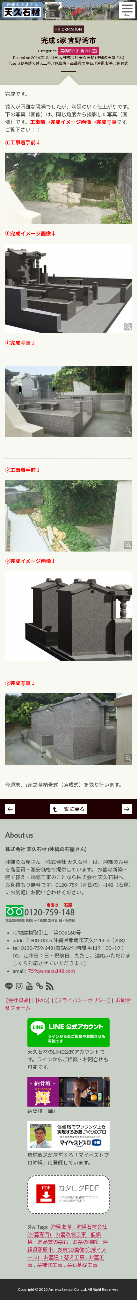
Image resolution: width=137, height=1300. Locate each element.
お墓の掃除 (85, 1242)
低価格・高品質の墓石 (74, 63)
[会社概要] (18, 1000)
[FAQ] (42, 1000)
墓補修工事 (49, 1265)
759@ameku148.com (51, 971)
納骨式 (122, 63)
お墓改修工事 (70, 1234)
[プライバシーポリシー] (82, 1000)
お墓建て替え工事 (35, 63)
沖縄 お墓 (105, 63)
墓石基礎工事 (82, 1265)
